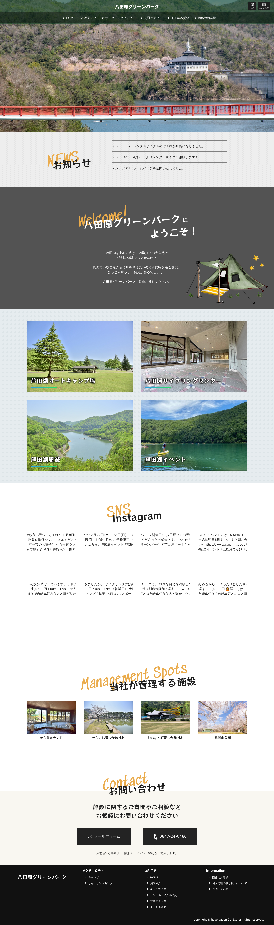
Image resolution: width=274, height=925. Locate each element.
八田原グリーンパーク (137, 6)
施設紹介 (155, 883)
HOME (70, 18)
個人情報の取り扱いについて (229, 883)
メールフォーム (107, 836)
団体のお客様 (207, 18)
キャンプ (90, 18)
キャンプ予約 (252, 8)
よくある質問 (180, 18)
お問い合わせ (220, 889)
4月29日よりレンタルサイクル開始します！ (165, 157)
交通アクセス (153, 18)
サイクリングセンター (120, 18)
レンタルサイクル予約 (264, 8)
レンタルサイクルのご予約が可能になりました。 (169, 146)
